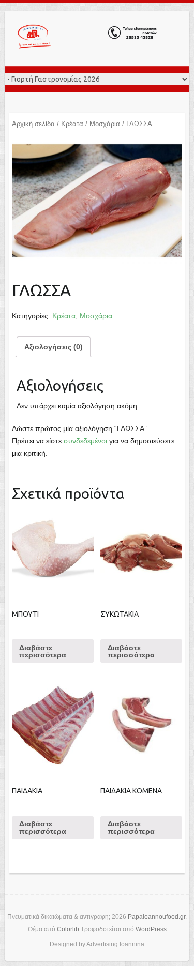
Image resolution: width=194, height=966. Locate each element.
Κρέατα (72, 124)
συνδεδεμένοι (86, 441)
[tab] (54, 346)
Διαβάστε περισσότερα (42, 651)
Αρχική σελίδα (33, 124)
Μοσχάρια (104, 124)
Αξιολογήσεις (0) (53, 347)
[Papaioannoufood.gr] (87, 38)
